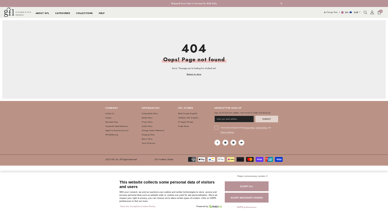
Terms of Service (227, 132)
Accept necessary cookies (247, 198)
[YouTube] (241, 142)
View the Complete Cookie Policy (137, 206)
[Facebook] (217, 142)
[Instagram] (225, 142)
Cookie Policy (261, 127)
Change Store (332, 12)
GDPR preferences (246, 207)
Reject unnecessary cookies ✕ (252, 176)
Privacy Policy (249, 127)
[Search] (365, 12)
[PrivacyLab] (215, 206)
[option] (194, 3)
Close (281, 3)
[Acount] (372, 12)
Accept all (246, 186)
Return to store (194, 74)
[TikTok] (233, 142)
